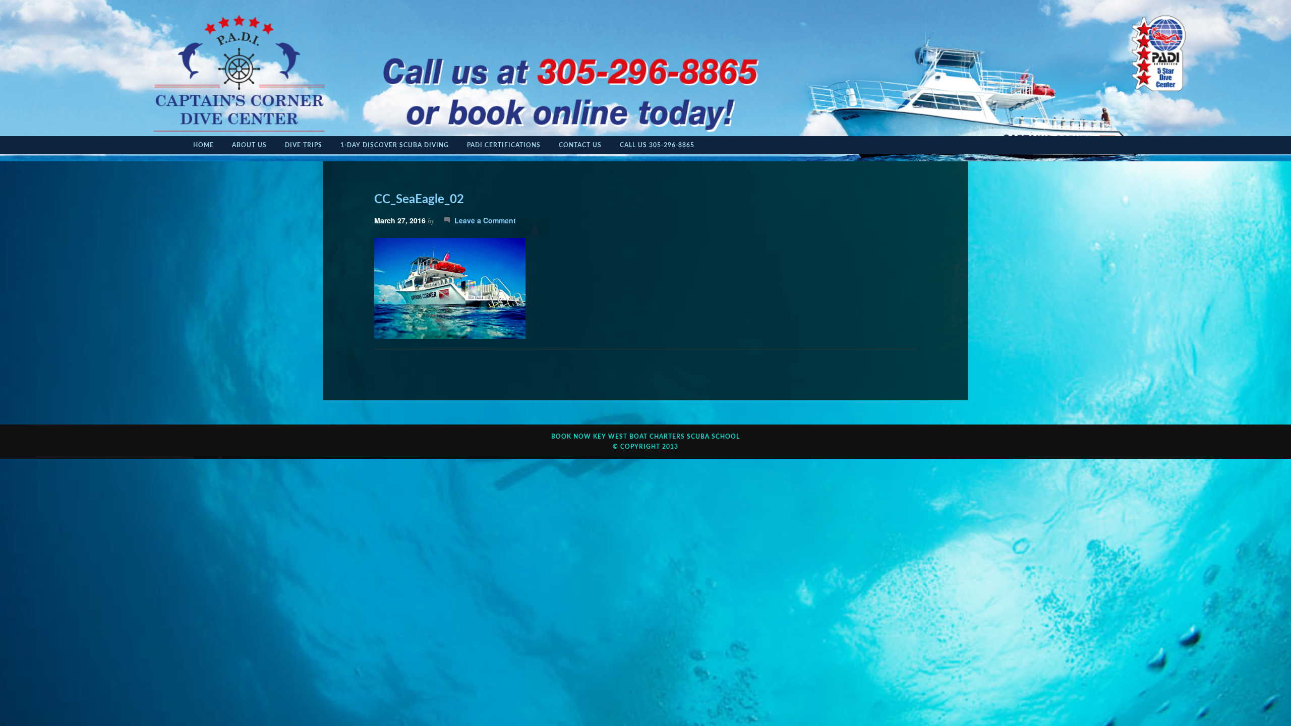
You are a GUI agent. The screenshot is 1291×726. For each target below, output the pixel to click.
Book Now (571, 437)
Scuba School (713, 437)
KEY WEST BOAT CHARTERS (639, 437)
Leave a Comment (485, 220)
